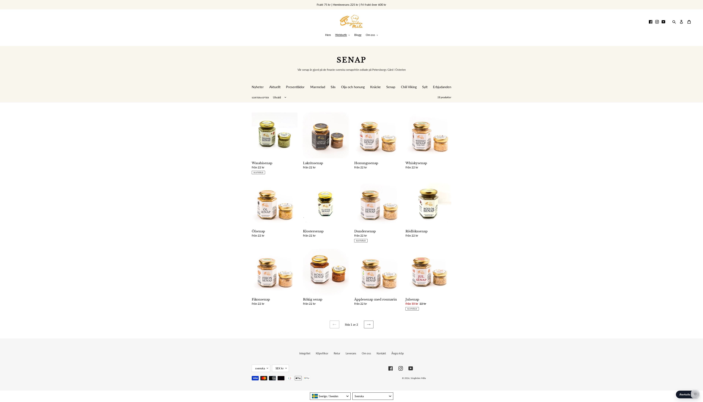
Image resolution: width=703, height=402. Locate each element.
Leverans (351, 353)
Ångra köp (397, 353)
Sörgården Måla (418, 378)
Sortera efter (260, 97)
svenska (260, 368)
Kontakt (381, 353)
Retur (337, 353)
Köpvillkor (322, 353)
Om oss (366, 353)
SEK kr (280, 368)
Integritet (304, 353)
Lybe (446, 378)
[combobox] (330, 396)
